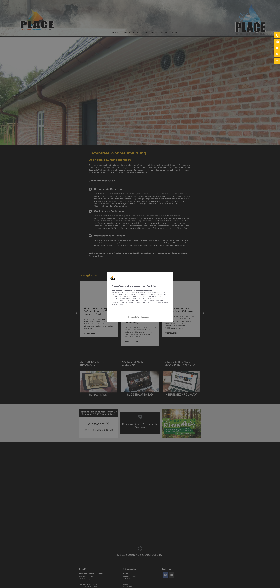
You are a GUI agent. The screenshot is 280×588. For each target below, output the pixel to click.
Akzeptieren (159, 310)
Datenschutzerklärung (136, 302)
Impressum (145, 317)
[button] (277, 35)
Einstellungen (140, 310)
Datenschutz (133, 317)
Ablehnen (121, 310)
